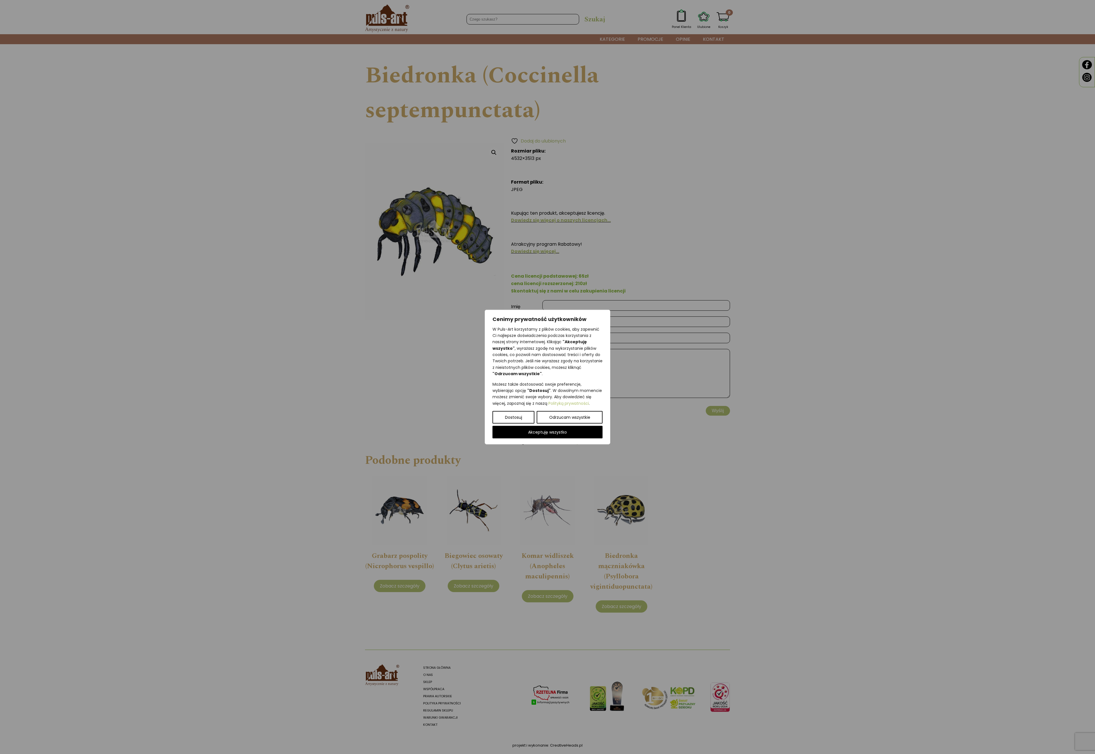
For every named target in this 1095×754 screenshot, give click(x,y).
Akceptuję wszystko (547, 432)
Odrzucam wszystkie (569, 417)
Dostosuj (513, 417)
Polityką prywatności (568, 403)
